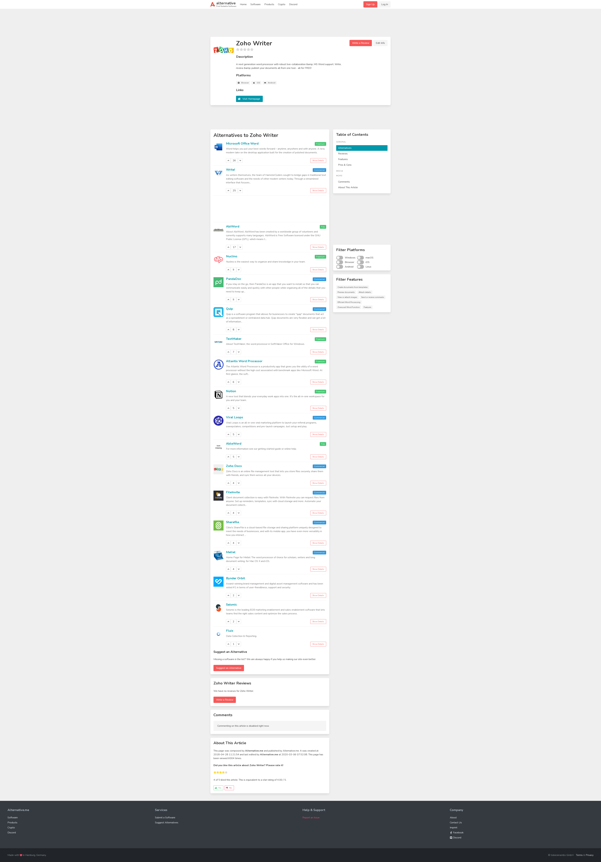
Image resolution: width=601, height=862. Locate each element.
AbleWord (233, 443)
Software (255, 4)
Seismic (231, 604)
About (453, 817)
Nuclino (231, 256)
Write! (230, 170)
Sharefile (232, 522)
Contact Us (456, 822)
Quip (229, 309)
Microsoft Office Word (242, 143)
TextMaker (233, 339)
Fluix (229, 631)
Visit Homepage (251, 99)
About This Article (348, 187)
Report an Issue (311, 817)
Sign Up (370, 4)
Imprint (453, 827)
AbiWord (232, 226)
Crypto (281, 4)
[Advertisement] (300, 24)
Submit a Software (165, 817)
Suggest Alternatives (166, 822)
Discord (293, 4)
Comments (344, 182)
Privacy (589, 855)
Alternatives (345, 148)
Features (343, 159)
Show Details (318, 160)
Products (269, 4)
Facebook (458, 832)
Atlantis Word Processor (244, 361)
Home (243, 4)
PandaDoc (233, 279)
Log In (384, 4)
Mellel (231, 552)
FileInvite (233, 492)
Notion (231, 391)
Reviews (343, 153)
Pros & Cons (345, 165)
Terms (579, 855)
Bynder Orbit (235, 578)
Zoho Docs (234, 466)
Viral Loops (234, 417)
